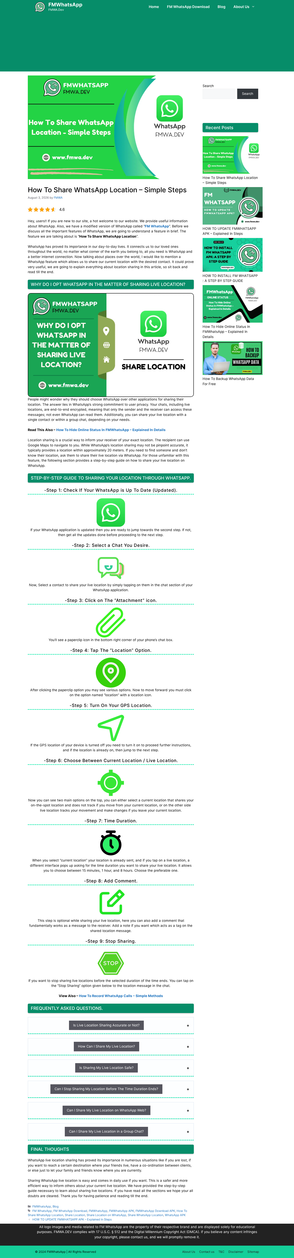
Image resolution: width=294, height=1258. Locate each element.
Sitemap (253, 1252)
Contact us (206, 1252)
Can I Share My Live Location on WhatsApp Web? (106, 1110)
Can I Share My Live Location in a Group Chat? (106, 1131)
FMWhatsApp (65, 5)
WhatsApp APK (175, 1215)
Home (154, 7)
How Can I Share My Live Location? (106, 1046)
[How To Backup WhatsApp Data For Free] (233, 359)
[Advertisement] (147, 43)
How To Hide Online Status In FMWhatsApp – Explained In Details (111, 430)
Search (208, 86)
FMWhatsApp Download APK (155, 1210)
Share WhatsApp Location (145, 1215)
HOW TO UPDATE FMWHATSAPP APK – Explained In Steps (72, 1219)
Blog (221, 7)
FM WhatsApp (157, 226)
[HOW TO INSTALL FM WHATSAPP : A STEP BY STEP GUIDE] (233, 255)
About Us (241, 7)
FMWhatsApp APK (121, 1210)
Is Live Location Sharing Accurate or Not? (106, 1025)
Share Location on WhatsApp (106, 1215)
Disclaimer (235, 1252)
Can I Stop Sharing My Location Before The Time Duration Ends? (106, 1089)
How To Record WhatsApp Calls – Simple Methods (121, 996)
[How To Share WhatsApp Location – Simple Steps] (233, 155)
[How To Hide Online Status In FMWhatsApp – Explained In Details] (233, 304)
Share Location (75, 1215)
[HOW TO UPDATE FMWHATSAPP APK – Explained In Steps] (233, 206)
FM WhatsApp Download (188, 7)
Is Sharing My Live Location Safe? (106, 1068)
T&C (221, 1252)
